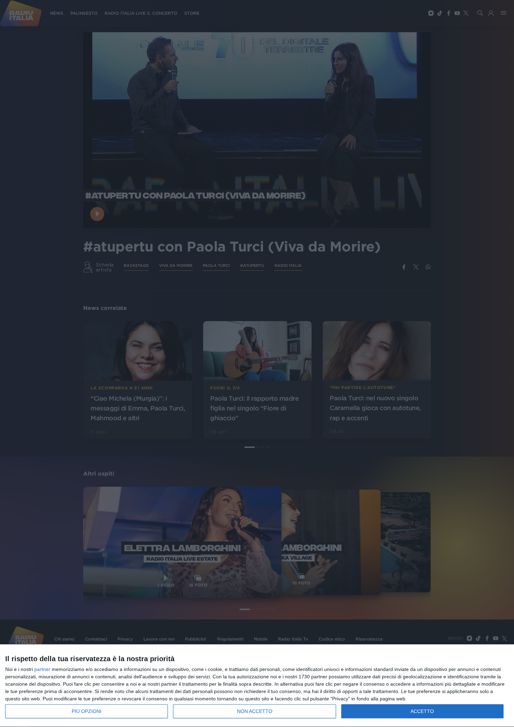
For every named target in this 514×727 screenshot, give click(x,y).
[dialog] (257, 686)
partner (42, 669)
